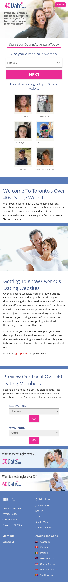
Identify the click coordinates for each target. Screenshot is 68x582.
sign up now (20, 353)
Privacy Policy (9, 513)
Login (38, 516)
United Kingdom (49, 569)
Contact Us (8, 541)
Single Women (43, 527)
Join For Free (42, 505)
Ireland (44, 552)
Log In (60, 4)
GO (34, 419)
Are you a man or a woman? (34, 53)
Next (34, 74)
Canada (44, 547)
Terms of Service (11, 508)
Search (39, 510)
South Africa (47, 575)
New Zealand (47, 558)
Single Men (41, 522)
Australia (45, 541)
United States (47, 563)
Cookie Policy (9, 519)
